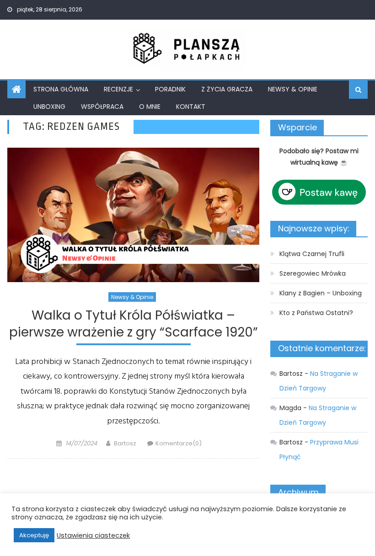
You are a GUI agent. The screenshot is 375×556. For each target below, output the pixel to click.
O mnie (150, 106)
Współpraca (102, 106)
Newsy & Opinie (292, 89)
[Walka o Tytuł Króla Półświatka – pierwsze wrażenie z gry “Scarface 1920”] (133, 215)
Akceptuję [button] (34, 535)
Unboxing (49, 106)
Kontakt (190, 106)
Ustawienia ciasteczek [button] (93, 535)
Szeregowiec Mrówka (312, 273)
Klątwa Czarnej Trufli (311, 253)
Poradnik (170, 89)
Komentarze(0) (178, 443)
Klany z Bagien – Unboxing (320, 293)
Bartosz (125, 443)
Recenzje (118, 89)
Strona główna (60, 89)
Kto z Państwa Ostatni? (316, 312)
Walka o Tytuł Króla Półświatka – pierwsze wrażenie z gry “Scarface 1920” (133, 324)
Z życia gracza (226, 89)
